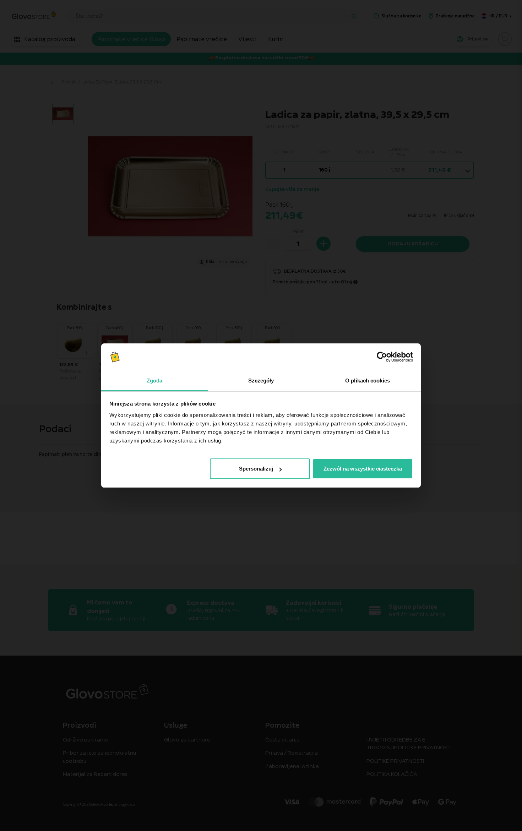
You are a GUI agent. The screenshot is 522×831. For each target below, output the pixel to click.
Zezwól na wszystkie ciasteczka (362, 469)
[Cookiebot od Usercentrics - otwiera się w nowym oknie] (382, 357)
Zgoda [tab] (155, 381)
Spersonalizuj (256, 469)
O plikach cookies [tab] (367, 381)
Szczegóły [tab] (261, 381)
